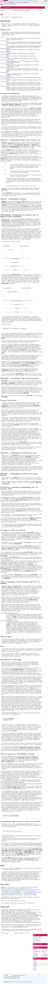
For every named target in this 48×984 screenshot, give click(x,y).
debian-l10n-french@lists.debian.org (21, 930)
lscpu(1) (13, 887)
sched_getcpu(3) (19, 894)
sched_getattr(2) (4, 86)
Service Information (23, 2)
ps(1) (17, 887)
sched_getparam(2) (4, 57)
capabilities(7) (28, 894)
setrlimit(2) (19, 444)
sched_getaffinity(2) (5, 78)
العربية (34, 960)
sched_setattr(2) (4, 81)
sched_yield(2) (4, 72)
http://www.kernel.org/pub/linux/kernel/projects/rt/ (28, 835)
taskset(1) (25, 697)
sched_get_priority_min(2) (6, 63)
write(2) (4, 730)
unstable (35, 955)
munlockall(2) (22, 888)
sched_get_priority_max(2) (6, 59)
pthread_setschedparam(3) (6, 157)
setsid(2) (4, 678)
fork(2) (9, 368)
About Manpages (11, 2)
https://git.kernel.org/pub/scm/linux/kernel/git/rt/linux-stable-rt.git (19, 838)
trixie (34, 949)
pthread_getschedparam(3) (29, 893)
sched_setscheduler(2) (5, 48)
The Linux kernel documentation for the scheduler (14, 900)
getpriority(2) (4, 40)
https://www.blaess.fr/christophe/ (14, 910)
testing (34, 953)
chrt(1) (8, 887)
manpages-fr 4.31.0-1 (22, 975)
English (35, 962)
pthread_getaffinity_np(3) (16, 893)
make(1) (21, 665)
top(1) (27, 887)
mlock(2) (11, 656)
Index (5, 2)
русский (35, 970)
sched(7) (3, 10)
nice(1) (30, 797)
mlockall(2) (17, 656)
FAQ (17, 2)
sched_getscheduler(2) (5, 52)
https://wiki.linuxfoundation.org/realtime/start (23, 903)
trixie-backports (36, 951)
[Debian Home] (1, 2)
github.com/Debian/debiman (17, 981)
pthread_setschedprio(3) (20, 157)
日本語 (34, 966)
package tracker (36, 939)
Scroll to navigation (6, 7)
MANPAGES (6, 0)
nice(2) (2, 37)
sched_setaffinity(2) (5, 76)
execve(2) (17, 651)
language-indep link (37, 937)
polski (34, 968)
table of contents (38, 944)
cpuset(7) (35, 894)
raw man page (36, 940)
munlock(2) (15, 888)
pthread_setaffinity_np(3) (8, 894)
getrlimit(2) (32, 510)
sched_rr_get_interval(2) (6, 67)
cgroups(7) (21, 743)
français (35, 964)
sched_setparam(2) (4, 54)
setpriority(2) (4, 44)
